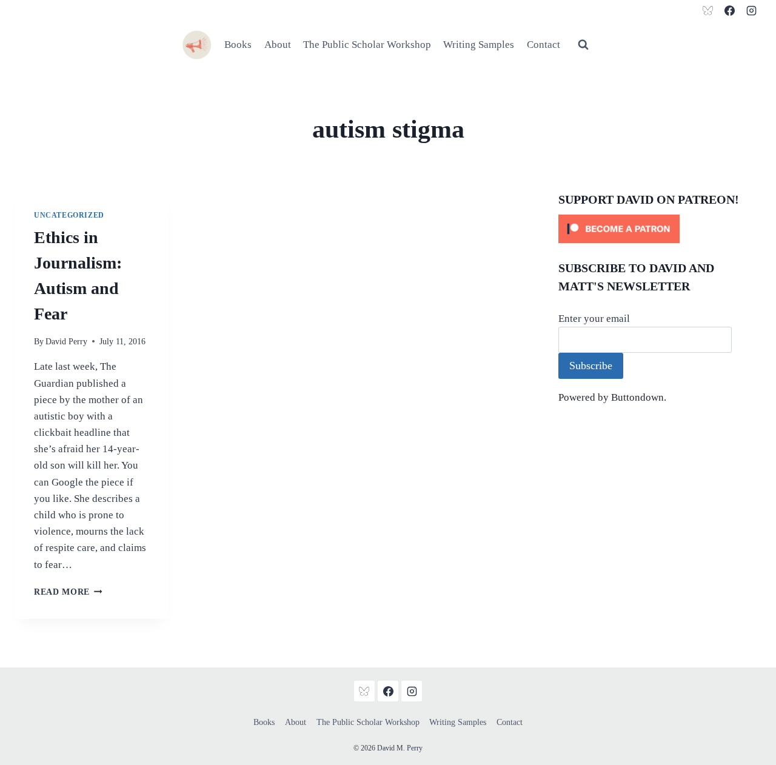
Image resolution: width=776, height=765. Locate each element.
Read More (68, 591)
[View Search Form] (583, 45)
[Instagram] (751, 10)
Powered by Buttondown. (612, 397)
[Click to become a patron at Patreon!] (659, 229)
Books (238, 44)
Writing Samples (478, 44)
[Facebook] (729, 10)
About (277, 44)
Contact (543, 44)
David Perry (66, 341)
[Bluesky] (708, 10)
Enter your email (594, 318)
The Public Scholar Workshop (367, 44)
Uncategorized (69, 215)
